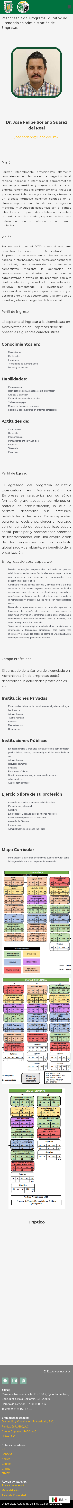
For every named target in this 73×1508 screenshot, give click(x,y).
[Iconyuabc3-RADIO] (23, 1381)
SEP (4, 1449)
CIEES (6, 1468)
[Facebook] (5, 1381)
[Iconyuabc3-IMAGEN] (14, 1381)
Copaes (6, 1463)
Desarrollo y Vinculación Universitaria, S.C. (28, 1421)
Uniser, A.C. (9, 1436)
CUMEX (6, 1473)
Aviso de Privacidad (14, 1495)
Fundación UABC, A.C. (16, 1426)
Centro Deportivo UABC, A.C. (19, 1431)
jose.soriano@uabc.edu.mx (36, 137)
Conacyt (7, 1454)
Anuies (6, 1459)
